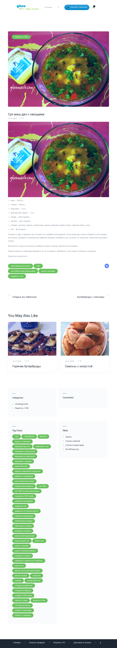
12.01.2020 (69, 361)
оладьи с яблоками (23, 595)
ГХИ (38, 266)
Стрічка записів (72, 441)
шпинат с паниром (23, 615)
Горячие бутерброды (26, 366)
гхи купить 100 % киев (24, 496)
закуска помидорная (24, 516)
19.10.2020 (12, 118)
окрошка (37, 575)
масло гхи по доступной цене (27, 571)
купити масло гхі (22, 541)
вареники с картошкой (25, 451)
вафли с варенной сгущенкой (27, 471)
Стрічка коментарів (74, 445)
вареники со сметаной (25, 456)
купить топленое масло (25, 551)
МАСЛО (43, 436)
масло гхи (19, 566)
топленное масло (22, 605)
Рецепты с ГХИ (21, 37)
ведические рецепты (24, 486)
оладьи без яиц (33, 580)
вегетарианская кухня (20, 266)
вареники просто (22, 446)
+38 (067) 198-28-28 (78, 7)
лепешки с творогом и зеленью (29, 561)
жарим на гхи (20, 506)
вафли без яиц (21, 466)
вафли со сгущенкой (24, 476)
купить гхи (39, 541)
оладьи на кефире (23, 590)
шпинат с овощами (23, 610)
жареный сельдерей (24, 501)
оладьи (18, 580)
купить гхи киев (48, 271)
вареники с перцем (23, 461)
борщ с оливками (22, 441)
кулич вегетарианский (24, 536)
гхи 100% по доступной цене (23, 271)
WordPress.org (72, 449)
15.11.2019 (16, 361)
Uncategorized (21, 404)
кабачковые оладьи (23, 521)
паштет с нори (21, 600)
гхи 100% (42, 486)
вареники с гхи (42, 446)
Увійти (68, 437)
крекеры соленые (23, 531)
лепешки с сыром (22, 556)
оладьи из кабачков (23, 585)
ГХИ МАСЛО (29, 436)
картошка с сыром (23, 526)
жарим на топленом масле (26, 511)
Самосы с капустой (78, 366)
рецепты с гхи (17, 276)
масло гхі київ (21, 575)
